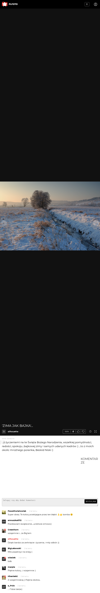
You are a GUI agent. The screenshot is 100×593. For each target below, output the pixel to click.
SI (4, 431)
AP (3, 587)
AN (3, 521)
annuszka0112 (14, 520)
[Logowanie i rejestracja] (95, 4)
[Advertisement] (41, 476)
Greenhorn (13, 529)
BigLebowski (14, 548)
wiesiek (12, 557)
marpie (11, 567)
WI (3, 559)
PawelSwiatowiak (17, 511)
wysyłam (91, 501)
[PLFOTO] (10, 4)
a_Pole (11, 585)
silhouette (13, 431)
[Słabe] (83, 431)
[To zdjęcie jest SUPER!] (73, 431)
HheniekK (13, 576)
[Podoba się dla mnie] (78, 431)
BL (4, 549)
